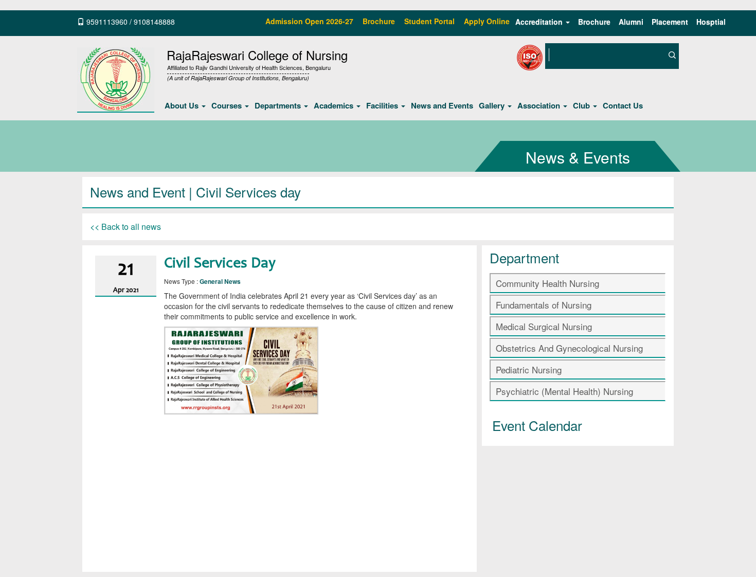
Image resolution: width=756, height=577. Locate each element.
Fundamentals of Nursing (543, 304)
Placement (670, 21)
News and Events (442, 105)
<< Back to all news (125, 226)
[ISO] (592, 81)
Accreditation (540, 21)
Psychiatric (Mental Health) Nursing (564, 391)
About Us (183, 105)
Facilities (383, 105)
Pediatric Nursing (529, 369)
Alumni (631, 21)
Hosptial (711, 21)
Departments (279, 105)
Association (539, 105)
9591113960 (107, 21)
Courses (227, 105)
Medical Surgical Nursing (544, 326)
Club (582, 105)
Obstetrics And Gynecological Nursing (569, 347)
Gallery (493, 105)
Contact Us (623, 105)
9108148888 (154, 21)
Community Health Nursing (547, 283)
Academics (334, 105)
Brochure (594, 21)
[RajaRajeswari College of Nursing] (115, 78)
